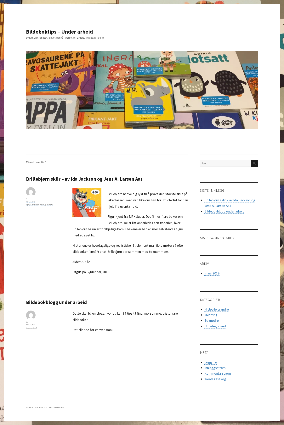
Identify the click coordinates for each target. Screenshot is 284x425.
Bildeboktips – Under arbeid (59, 31)
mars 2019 (211, 273)
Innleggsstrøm (215, 368)
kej (27, 199)
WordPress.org (215, 379)
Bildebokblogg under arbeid (56, 302)
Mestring (43, 205)
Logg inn (210, 362)
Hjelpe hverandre (32, 205)
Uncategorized (31, 328)
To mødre (50, 205)
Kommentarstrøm (217, 373)
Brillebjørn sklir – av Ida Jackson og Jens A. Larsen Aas (84, 179)
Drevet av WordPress (56, 407)
